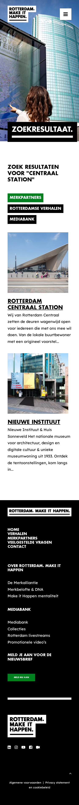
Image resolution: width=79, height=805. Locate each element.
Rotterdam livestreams (29, 635)
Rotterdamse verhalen (35, 208)
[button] (65, 14)
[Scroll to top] (70, 773)
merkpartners (22, 538)
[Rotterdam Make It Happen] (22, 14)
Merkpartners (25, 198)
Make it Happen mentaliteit (33, 596)
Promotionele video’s (27, 642)
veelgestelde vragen (30, 542)
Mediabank (22, 219)
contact (17, 547)
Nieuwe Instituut (34, 422)
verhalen (17, 534)
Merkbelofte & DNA (25, 589)
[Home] (39, 726)
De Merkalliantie (23, 582)
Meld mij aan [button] (21, 677)
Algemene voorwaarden (25, 782)
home (13, 529)
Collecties (17, 629)
